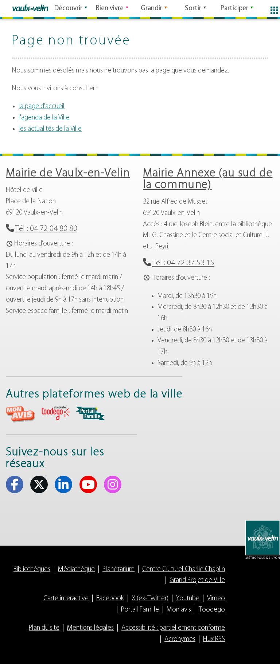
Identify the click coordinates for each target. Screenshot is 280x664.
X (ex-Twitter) (39, 484)
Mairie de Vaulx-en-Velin (68, 173)
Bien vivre (110, 8)
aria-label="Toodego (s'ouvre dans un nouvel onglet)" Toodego (55, 413)
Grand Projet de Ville (197, 580)
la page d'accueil (42, 106)
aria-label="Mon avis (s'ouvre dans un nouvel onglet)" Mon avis (20, 414)
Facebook (14, 484)
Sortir (193, 8)
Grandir (151, 8)
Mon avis (179, 609)
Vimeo (216, 598)
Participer (234, 8)
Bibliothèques (31, 569)
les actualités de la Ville (50, 129)
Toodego (212, 609)
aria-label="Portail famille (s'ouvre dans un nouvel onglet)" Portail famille (90, 413)
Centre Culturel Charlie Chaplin (183, 569)
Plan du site (44, 628)
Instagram (112, 484)
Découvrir (68, 8)
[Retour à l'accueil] (30, 8)
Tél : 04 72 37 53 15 (183, 263)
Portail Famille (140, 609)
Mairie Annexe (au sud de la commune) (207, 179)
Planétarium (118, 569)
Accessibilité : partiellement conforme (173, 628)
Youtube (88, 484)
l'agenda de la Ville (44, 117)
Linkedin (63, 484)
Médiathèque (76, 569)
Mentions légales (90, 628)
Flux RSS (214, 639)
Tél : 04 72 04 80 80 (46, 229)
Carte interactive (66, 598)
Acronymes (179, 639)
